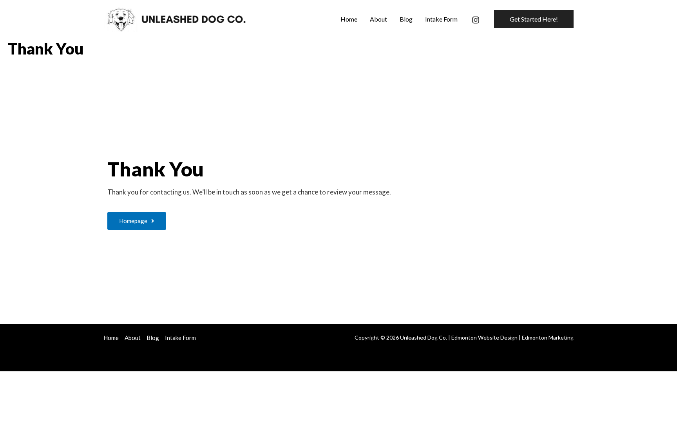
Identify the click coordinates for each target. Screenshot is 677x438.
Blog (153, 337)
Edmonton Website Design (484, 337)
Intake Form (180, 337)
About (133, 337)
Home (111, 337)
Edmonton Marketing (548, 337)
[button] (534, 19)
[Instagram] (476, 20)
